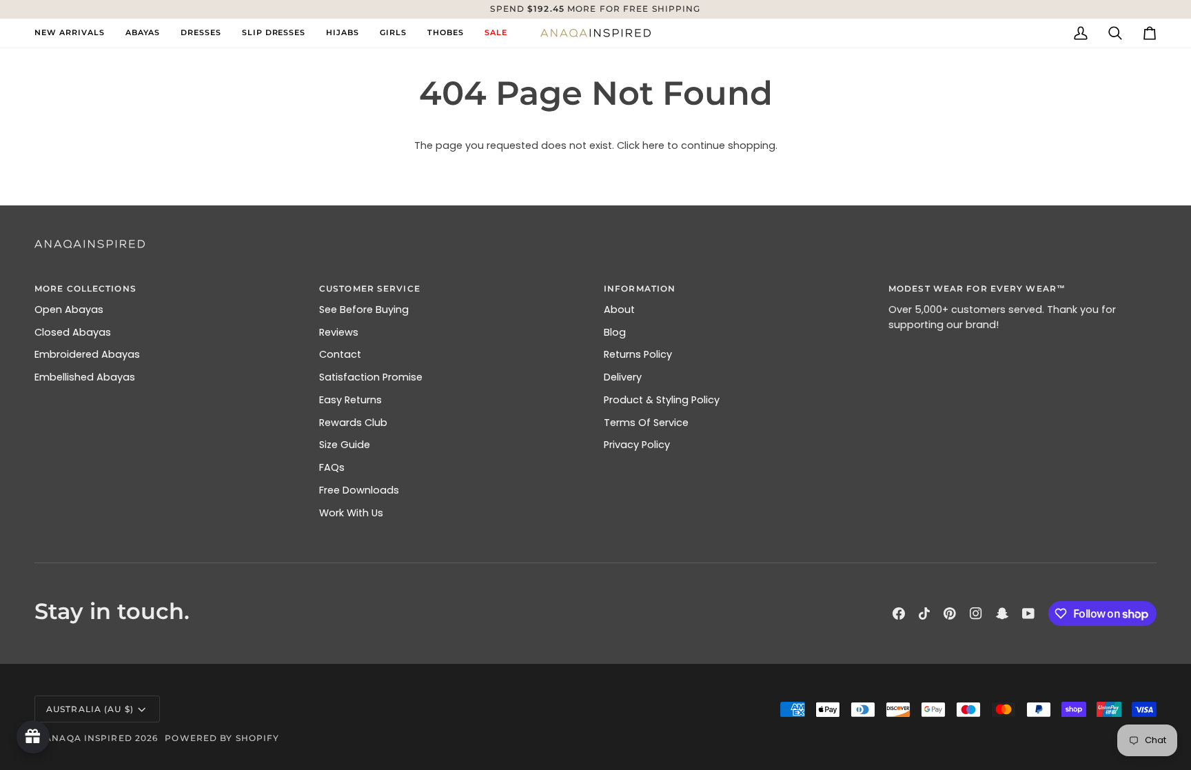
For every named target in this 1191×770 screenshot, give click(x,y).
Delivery (623, 377)
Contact (340, 354)
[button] (142, 33)
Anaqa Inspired (88, 738)
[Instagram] (976, 613)
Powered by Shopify (222, 738)
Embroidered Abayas (87, 354)
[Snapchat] (1002, 613)
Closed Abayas (72, 332)
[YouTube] (1028, 613)
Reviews (338, 332)
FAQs (332, 467)
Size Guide (344, 445)
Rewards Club (353, 422)
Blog (615, 332)
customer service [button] (369, 288)
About (619, 309)
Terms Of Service (646, 422)
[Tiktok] (924, 613)
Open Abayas (68, 309)
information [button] (639, 288)
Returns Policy (638, 354)
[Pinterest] (950, 613)
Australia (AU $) (90, 709)
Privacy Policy (637, 445)
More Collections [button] (85, 288)
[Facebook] (899, 613)
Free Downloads (359, 490)
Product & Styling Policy (662, 400)
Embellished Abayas (84, 377)
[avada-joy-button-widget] (33, 736)
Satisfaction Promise (371, 377)
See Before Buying (364, 309)
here (653, 145)
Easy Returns (350, 400)
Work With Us (351, 513)
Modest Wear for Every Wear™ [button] (977, 288)
